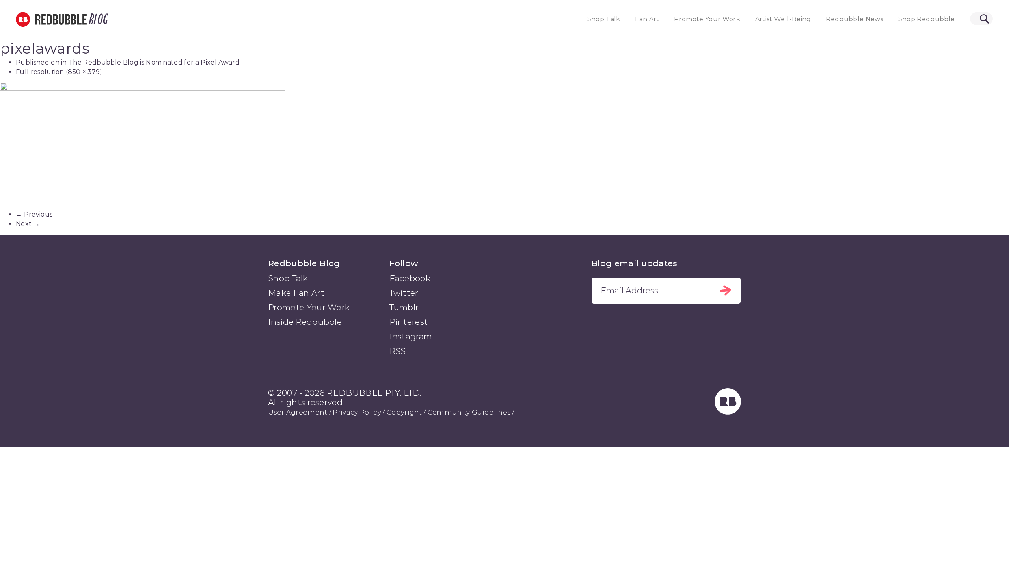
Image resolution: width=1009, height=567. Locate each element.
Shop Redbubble (926, 19)
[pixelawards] (504, 146)
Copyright (404, 412)
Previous (34, 214)
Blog (97, 19)
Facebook (410, 278)
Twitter (404, 293)
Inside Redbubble (305, 322)
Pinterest (408, 322)
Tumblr (404, 307)
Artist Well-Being (783, 19)
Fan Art (647, 19)
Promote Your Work (707, 19)
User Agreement (297, 412)
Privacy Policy (357, 412)
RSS (397, 351)
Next (28, 224)
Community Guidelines (469, 412)
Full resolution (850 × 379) (59, 72)
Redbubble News (854, 19)
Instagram (410, 336)
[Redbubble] (728, 412)
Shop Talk (603, 19)
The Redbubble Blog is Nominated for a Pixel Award (154, 62)
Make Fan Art (296, 293)
